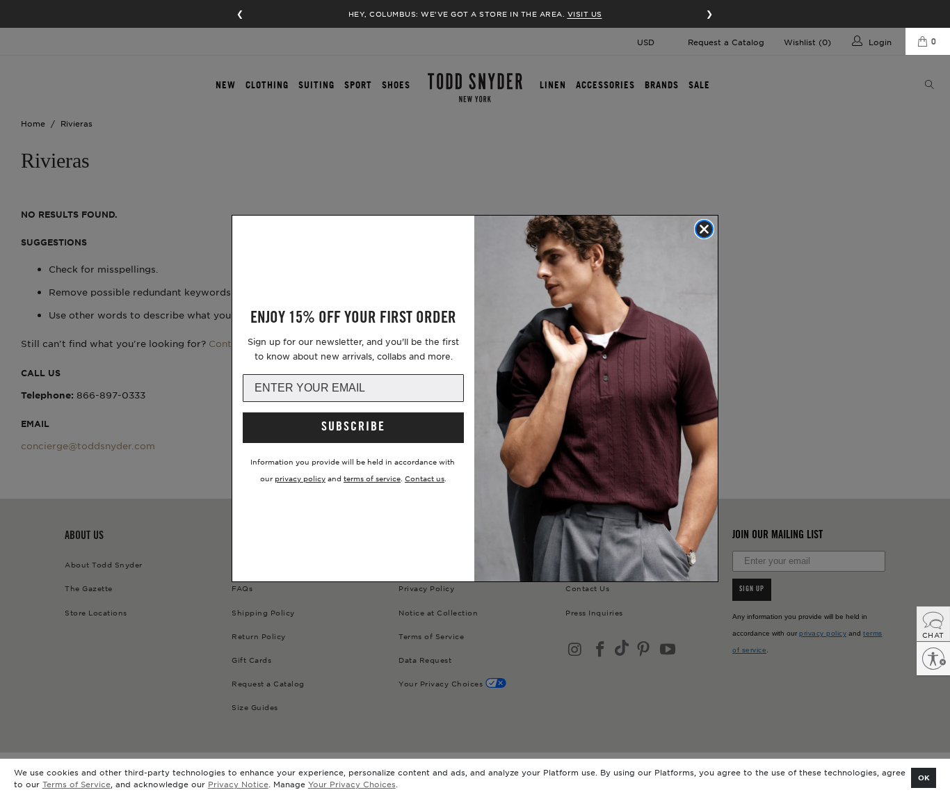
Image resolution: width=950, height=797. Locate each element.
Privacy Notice (238, 784)
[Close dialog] (704, 229)
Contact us (424, 478)
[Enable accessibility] (933, 658)
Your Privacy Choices (352, 784)
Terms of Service (76, 784)
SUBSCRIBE (353, 427)
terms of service (372, 478)
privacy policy (300, 478)
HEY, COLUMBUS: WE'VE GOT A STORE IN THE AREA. (475, 13)
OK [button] (924, 777)
